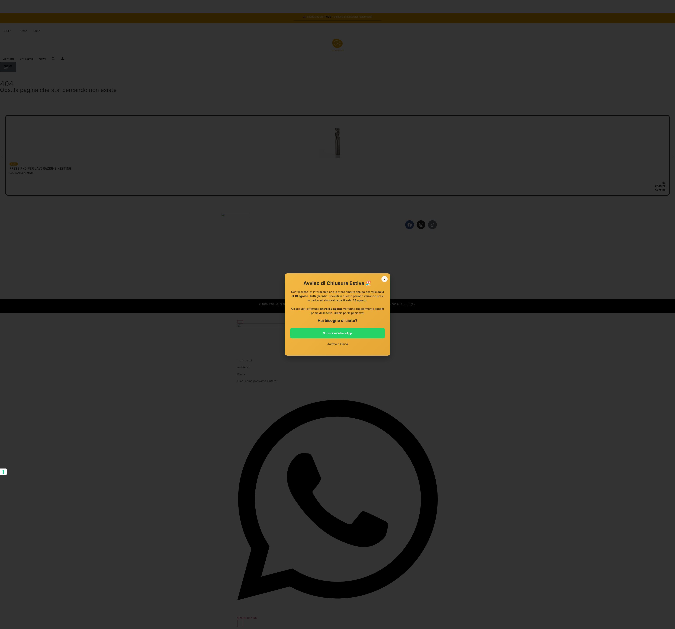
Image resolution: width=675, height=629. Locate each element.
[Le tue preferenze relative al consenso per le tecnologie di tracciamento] (3, 471)
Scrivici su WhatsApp (337, 333)
